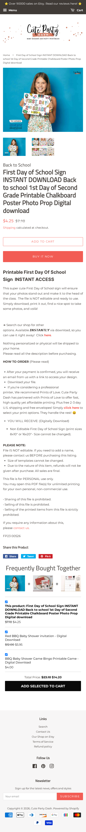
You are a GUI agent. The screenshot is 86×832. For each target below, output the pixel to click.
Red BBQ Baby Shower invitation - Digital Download (36, 638)
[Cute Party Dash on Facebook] (34, 766)
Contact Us (43, 731)
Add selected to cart (43, 686)
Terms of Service (43, 741)
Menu (12, 10)
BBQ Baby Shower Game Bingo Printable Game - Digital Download (42, 660)
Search (43, 726)
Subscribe (70, 796)
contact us (21, 528)
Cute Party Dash (41, 808)
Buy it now (43, 256)
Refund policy (43, 746)
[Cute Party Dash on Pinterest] (43, 766)
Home (6, 55)
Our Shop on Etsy (43, 736)
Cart (79, 10)
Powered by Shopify (66, 808)
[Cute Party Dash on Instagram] (51, 766)
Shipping (9, 227)
